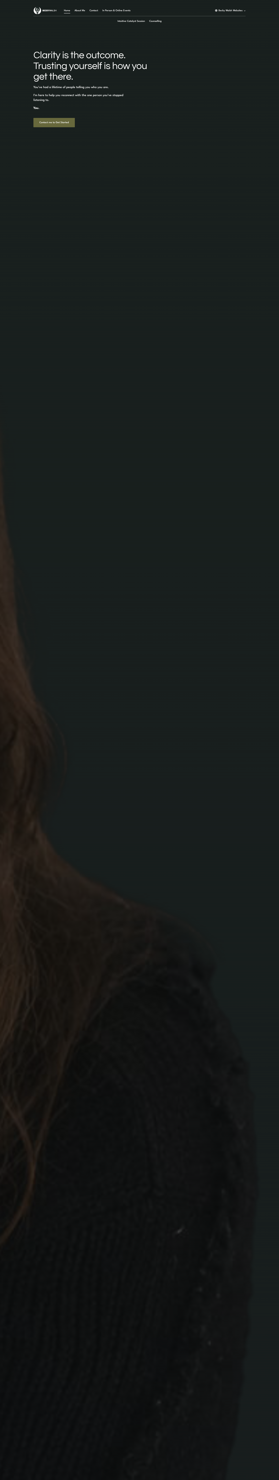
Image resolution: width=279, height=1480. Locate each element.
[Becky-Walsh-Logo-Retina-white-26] (45, 7)
